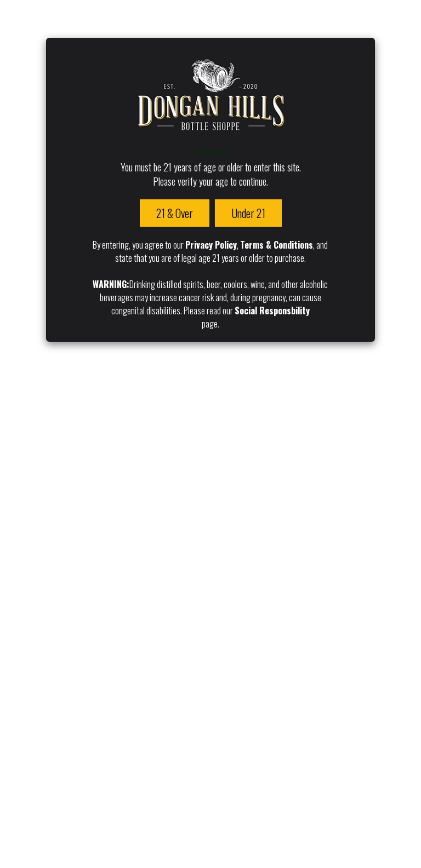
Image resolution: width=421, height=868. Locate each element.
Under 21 (248, 213)
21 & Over (174, 213)
